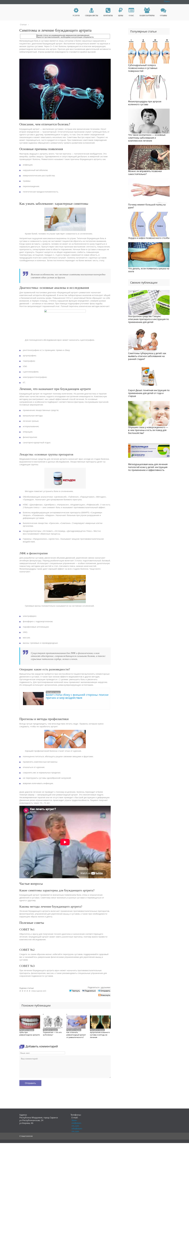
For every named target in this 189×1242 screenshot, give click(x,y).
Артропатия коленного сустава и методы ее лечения (100, 1035)
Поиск (167, 1)
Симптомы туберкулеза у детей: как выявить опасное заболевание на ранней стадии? (147, 356)
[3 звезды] (25, 991)
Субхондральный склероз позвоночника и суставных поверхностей (142, 68)
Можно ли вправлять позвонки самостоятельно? (145, 173)
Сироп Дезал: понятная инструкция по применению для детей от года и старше (149, 393)
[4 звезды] (27, 991)
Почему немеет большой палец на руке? (147, 206)
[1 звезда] (20, 991)
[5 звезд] (30, 991)
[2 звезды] (23, 991)
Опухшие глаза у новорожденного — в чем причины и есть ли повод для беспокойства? (148, 430)
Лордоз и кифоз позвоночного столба (148, 238)
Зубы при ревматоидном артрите (29, 1033)
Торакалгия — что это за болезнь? (52, 1033)
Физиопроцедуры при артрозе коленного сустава (144, 103)
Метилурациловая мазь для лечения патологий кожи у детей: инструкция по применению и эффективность (148, 467)
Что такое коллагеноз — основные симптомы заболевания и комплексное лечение (146, 137)
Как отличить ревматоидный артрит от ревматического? (76, 1035)
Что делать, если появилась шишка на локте (148, 270)
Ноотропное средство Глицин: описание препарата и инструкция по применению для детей (148, 319)
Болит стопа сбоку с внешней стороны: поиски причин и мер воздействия (77, 696)
